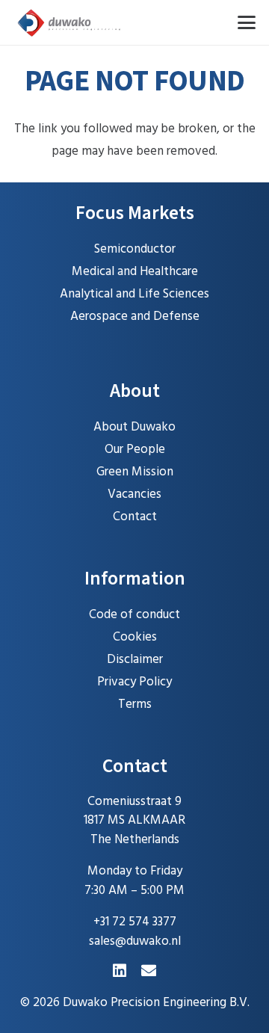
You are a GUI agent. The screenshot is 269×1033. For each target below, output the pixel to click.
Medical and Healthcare (135, 272)
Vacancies (134, 494)
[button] (246, 22)
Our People (135, 450)
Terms (135, 704)
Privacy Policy (134, 682)
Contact (135, 517)
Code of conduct (134, 615)
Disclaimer (135, 660)
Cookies (135, 637)
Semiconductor (135, 249)
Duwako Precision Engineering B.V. (156, 1003)
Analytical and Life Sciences (134, 294)
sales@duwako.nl (135, 941)
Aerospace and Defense (135, 316)
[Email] (148, 970)
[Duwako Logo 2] (69, 22)
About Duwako (134, 427)
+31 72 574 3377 (134, 922)
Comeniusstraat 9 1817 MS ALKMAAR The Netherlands (134, 821)
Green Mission (134, 472)
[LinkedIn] (119, 970)
